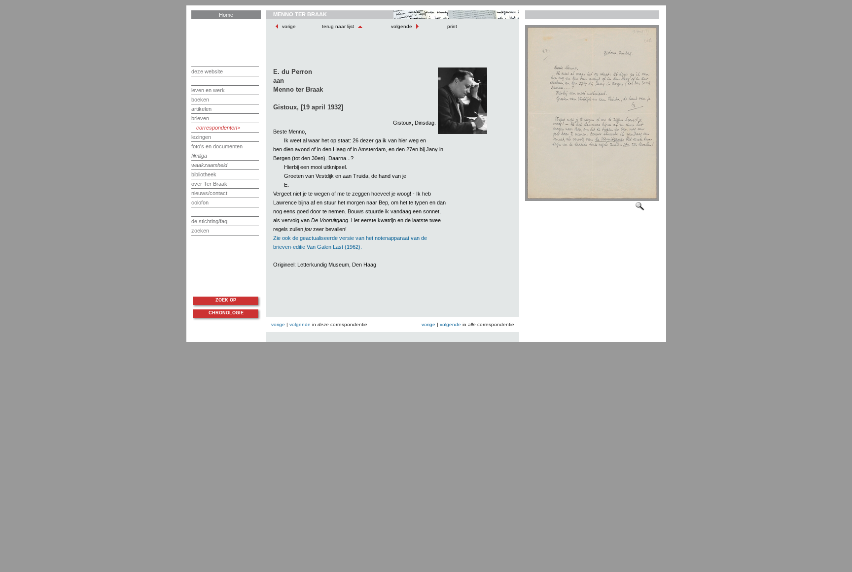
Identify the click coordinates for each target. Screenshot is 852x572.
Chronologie (226, 312)
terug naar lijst (338, 26)
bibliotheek (203, 174)
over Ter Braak (209, 184)
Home (226, 15)
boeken (200, 99)
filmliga (199, 156)
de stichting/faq (209, 221)
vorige (289, 26)
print (451, 26)
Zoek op (225, 300)
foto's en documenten (217, 146)
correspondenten (216, 128)
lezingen (201, 137)
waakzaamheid (209, 165)
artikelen (201, 109)
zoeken (200, 231)
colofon (200, 202)
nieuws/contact (209, 193)
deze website (207, 71)
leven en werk (208, 90)
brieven (200, 118)
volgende (402, 26)
